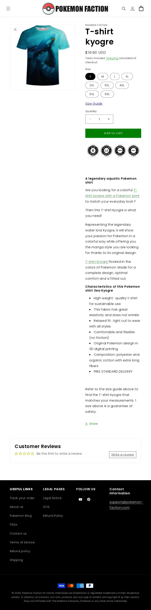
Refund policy (20, 551)
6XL (107, 94)
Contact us (18, 533)
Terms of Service (22, 542)
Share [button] (93, 424)
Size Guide (93, 103)
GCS (46, 507)
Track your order (22, 498)
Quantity (91, 111)
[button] (8, 8)
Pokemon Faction (32, 593)
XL (127, 76)
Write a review (122, 454)
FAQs (13, 524)
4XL (122, 85)
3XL (107, 85)
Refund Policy (53, 516)
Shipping (112, 58)
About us (16, 507)
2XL (91, 85)
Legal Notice (52, 498)
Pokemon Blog (21, 516)
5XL (92, 94)
